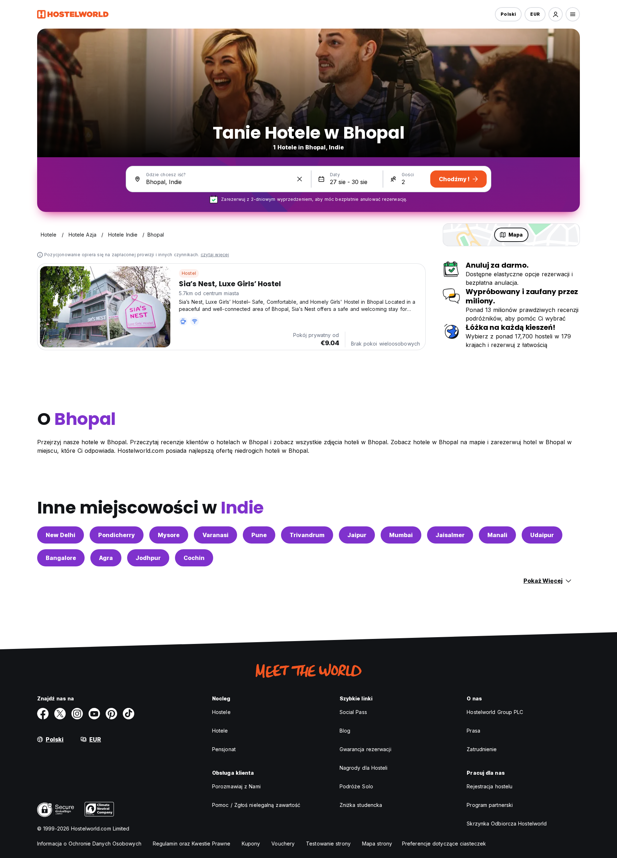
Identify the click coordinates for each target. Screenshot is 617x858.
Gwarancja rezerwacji (365, 749)
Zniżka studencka (361, 805)
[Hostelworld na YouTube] (94, 713)
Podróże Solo (356, 786)
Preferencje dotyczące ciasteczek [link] (444, 843)
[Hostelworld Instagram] (77, 713)
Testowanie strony (328, 843)
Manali (497, 535)
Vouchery (283, 843)
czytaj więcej (215, 254)
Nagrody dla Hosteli (364, 768)
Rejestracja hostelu (489, 786)
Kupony (251, 843)
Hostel (189, 273)
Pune (259, 535)
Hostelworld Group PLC (495, 712)
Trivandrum (307, 535)
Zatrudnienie (482, 749)
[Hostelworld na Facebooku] (43, 713)
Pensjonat (224, 749)
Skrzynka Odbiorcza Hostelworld (507, 823)
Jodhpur (148, 557)
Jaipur (356, 535)
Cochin (194, 557)
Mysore (169, 535)
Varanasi (215, 535)
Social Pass (353, 712)
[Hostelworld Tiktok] (128, 713)
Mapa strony (377, 843)
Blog (345, 731)
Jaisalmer (450, 535)
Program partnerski (490, 805)
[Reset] (299, 179)
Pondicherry (116, 535)
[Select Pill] (555, 14)
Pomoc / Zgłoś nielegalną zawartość (256, 805)
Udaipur (542, 535)
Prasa (473, 731)
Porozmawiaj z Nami (236, 786)
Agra (106, 557)
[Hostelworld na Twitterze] (60, 713)
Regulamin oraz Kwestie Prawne (191, 843)
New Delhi (60, 535)
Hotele (220, 731)
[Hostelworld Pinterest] (111, 713)
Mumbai (401, 535)
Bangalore (61, 557)
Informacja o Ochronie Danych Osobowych (89, 843)
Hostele (221, 712)
